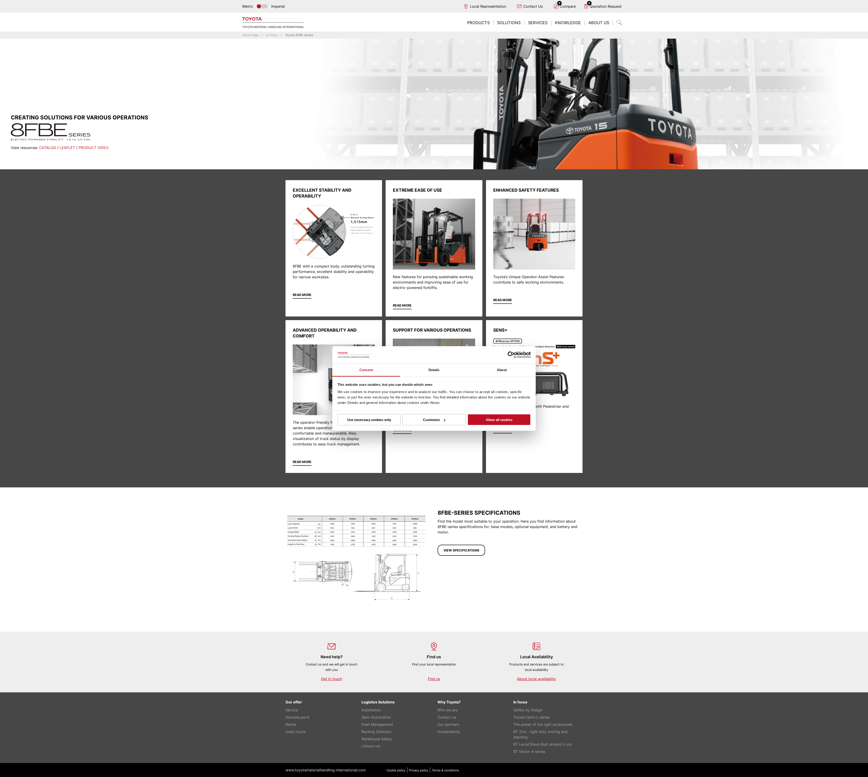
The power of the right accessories (543, 724)
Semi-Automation (376, 717)
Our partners (448, 724)
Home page (250, 35)
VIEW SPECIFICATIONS (461, 550)
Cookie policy (396, 770)
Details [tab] (434, 370)
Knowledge (568, 22)
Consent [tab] (366, 370)
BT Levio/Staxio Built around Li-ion (542, 744)
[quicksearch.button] (619, 22)
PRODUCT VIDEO (93, 147)
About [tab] (502, 370)
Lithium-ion (370, 746)
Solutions (509, 22)
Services (537, 22)
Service (291, 710)
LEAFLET (68, 147)
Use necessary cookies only (369, 420)
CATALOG (47, 147)
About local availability (536, 679)
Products (478, 22)
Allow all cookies (499, 420)
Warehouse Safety (376, 739)
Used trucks (295, 731)
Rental (290, 724)
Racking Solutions (376, 731)
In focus (272, 35)
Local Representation (488, 6)
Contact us (446, 717)
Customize (431, 420)
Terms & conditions (445, 770)
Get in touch (331, 679)
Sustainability (448, 731)
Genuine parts (297, 717)
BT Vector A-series (529, 751)
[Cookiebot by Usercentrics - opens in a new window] (511, 354)
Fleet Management (377, 724)
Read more (302, 295)
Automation (371, 710)
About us (598, 22)
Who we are (447, 710)
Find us (434, 679)
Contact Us (533, 6)
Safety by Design (527, 710)
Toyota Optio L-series (531, 717)
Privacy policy (418, 770)
